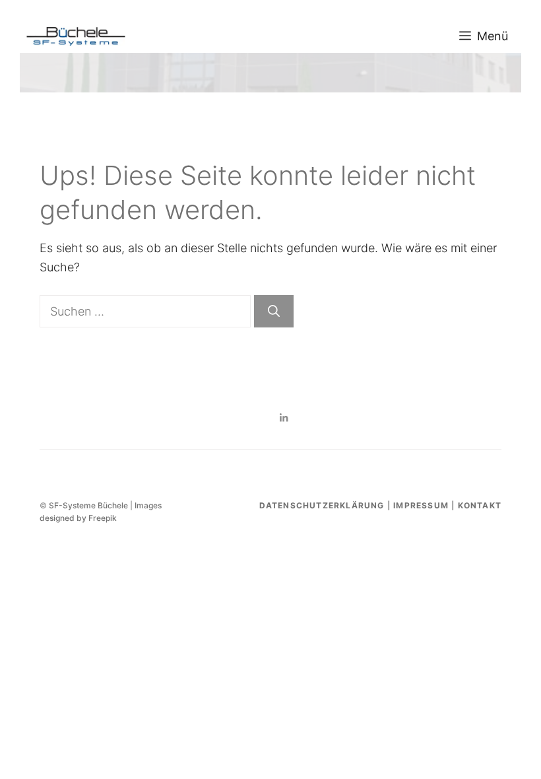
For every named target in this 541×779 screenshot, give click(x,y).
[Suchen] (274, 311)
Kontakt (479, 505)
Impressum (421, 505)
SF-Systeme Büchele (88, 505)
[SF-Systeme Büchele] (75, 36)
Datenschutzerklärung (322, 505)
